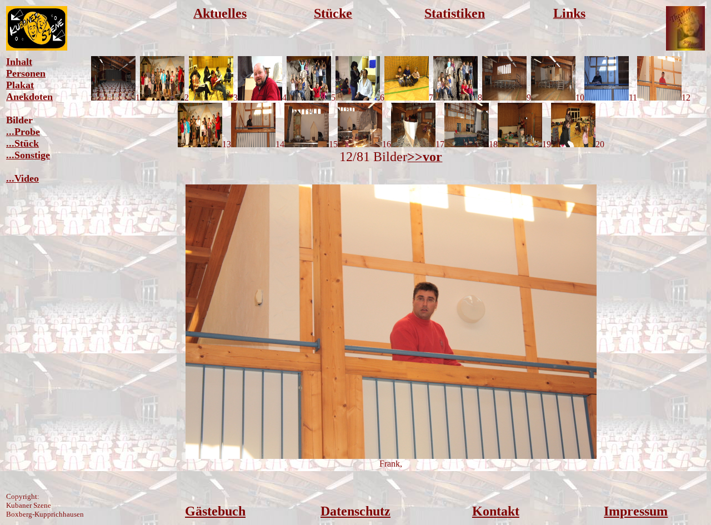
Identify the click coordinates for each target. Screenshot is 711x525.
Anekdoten (29, 96)
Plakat (20, 85)
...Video (22, 178)
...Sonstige (28, 155)
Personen (26, 73)
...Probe (23, 131)
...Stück (22, 143)
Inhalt (19, 61)
